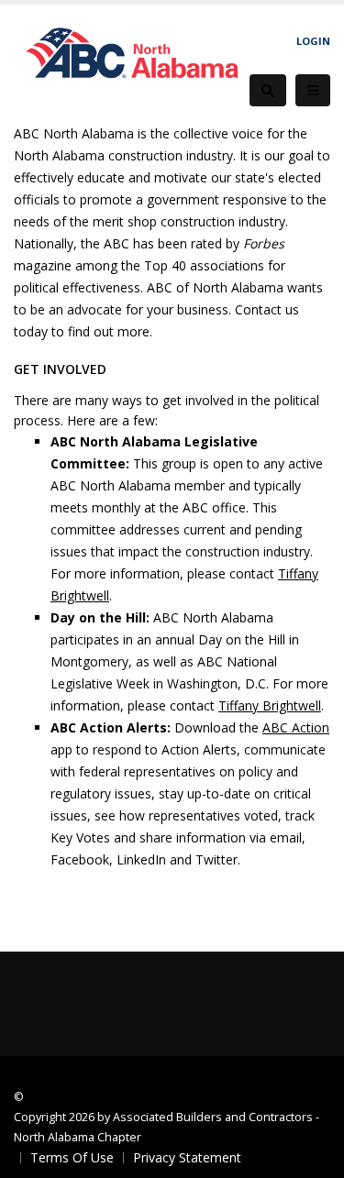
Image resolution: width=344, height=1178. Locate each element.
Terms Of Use (72, 1157)
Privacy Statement (187, 1157)
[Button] (312, 90)
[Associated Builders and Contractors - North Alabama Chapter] (132, 62)
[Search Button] (268, 90)
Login (313, 41)
